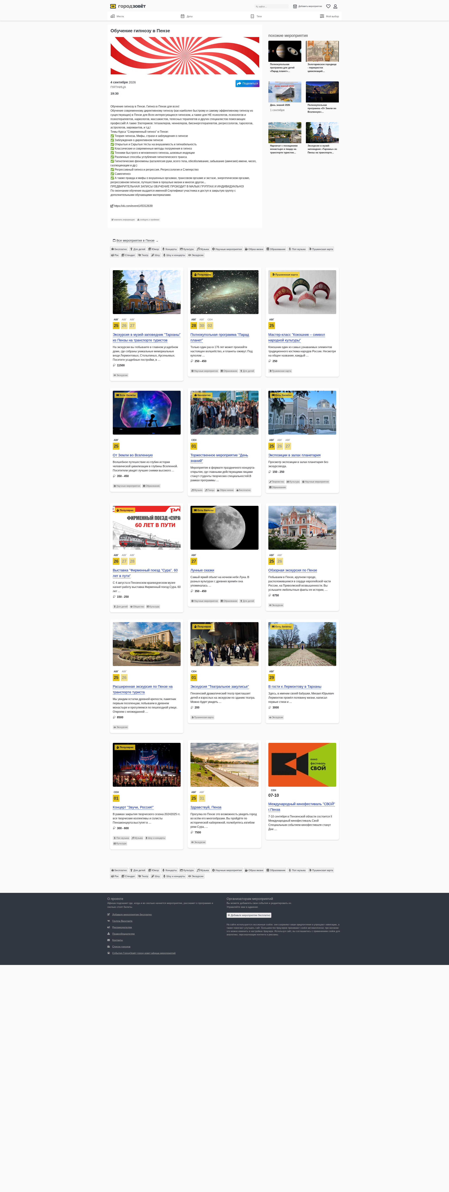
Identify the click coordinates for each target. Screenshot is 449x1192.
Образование (277, 249)
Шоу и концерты (175, 255)
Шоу (157, 255)
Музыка (204, 249)
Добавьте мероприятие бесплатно (250, 915)
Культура (188, 249)
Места (120, 16)
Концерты (171, 249)
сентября (124, 82)
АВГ (116, 319)
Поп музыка (298, 249)
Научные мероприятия (228, 249)
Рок (116, 255)
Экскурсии (197, 255)
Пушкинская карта (322, 249)
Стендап (129, 255)
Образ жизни (255, 249)
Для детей (139, 249)
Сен (193, 440)
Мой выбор (332, 16)
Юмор (155, 249)
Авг (271, 319)
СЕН (210, 319)
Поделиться (250, 83)
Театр (144, 255)
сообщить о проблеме (149, 220)
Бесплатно (120, 249)
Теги (259, 16)
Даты (190, 16)
